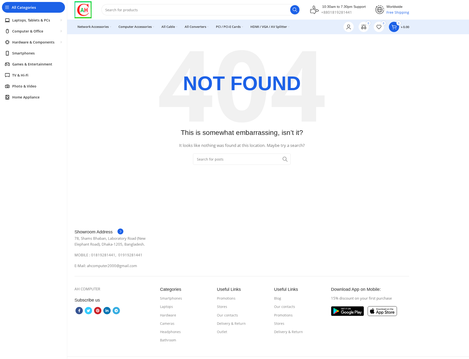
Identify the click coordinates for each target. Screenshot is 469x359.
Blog (277, 298)
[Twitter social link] (88, 310)
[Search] (294, 9)
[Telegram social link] (116, 310)
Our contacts (227, 315)
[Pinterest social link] (97, 310)
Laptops (166, 306)
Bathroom (168, 340)
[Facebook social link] (79, 310)
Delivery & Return (231, 323)
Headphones (170, 331)
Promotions (226, 298)
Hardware (168, 315)
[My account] (348, 27)
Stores (222, 306)
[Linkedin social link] (107, 310)
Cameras (167, 323)
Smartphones (171, 298)
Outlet (222, 331)
